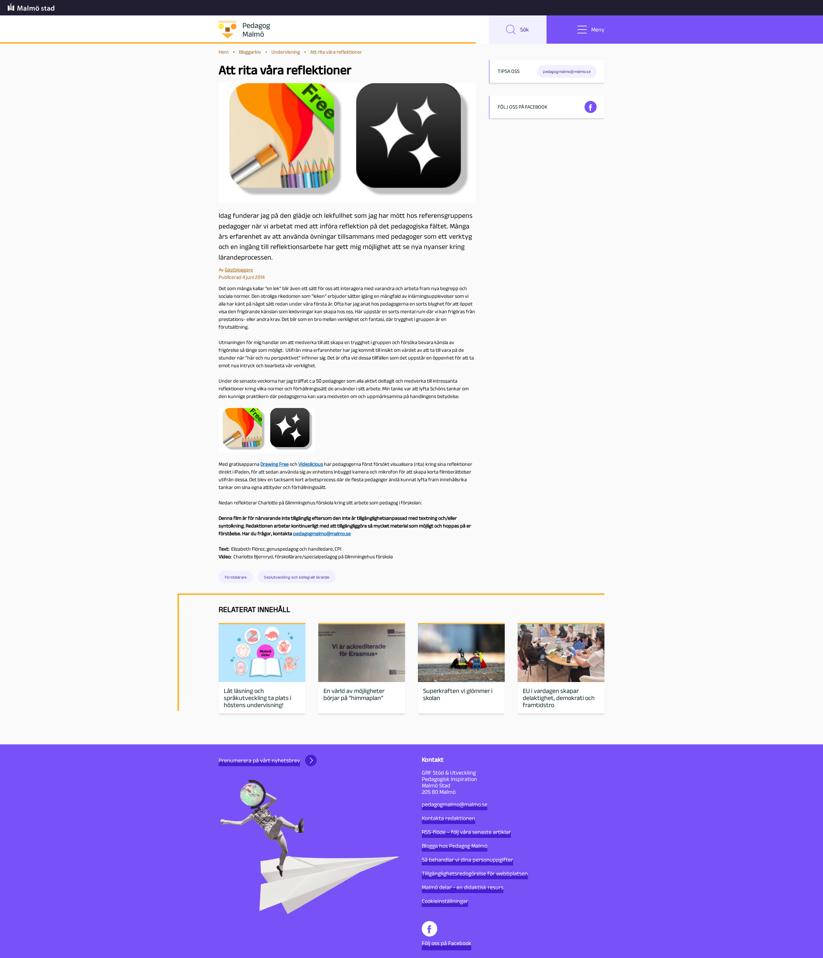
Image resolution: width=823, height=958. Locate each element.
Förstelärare (236, 577)
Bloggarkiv (250, 52)
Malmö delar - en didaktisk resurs (462, 887)
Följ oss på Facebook (446, 943)
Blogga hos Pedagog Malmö (454, 846)
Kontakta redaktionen (448, 818)
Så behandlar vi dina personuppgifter (467, 859)
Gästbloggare (239, 269)
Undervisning (285, 52)
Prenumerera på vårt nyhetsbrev (259, 760)
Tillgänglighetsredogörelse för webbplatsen (475, 873)
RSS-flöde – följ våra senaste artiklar (466, 832)
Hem (224, 52)
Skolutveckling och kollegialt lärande (296, 577)
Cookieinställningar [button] (445, 901)
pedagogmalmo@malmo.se (454, 804)
